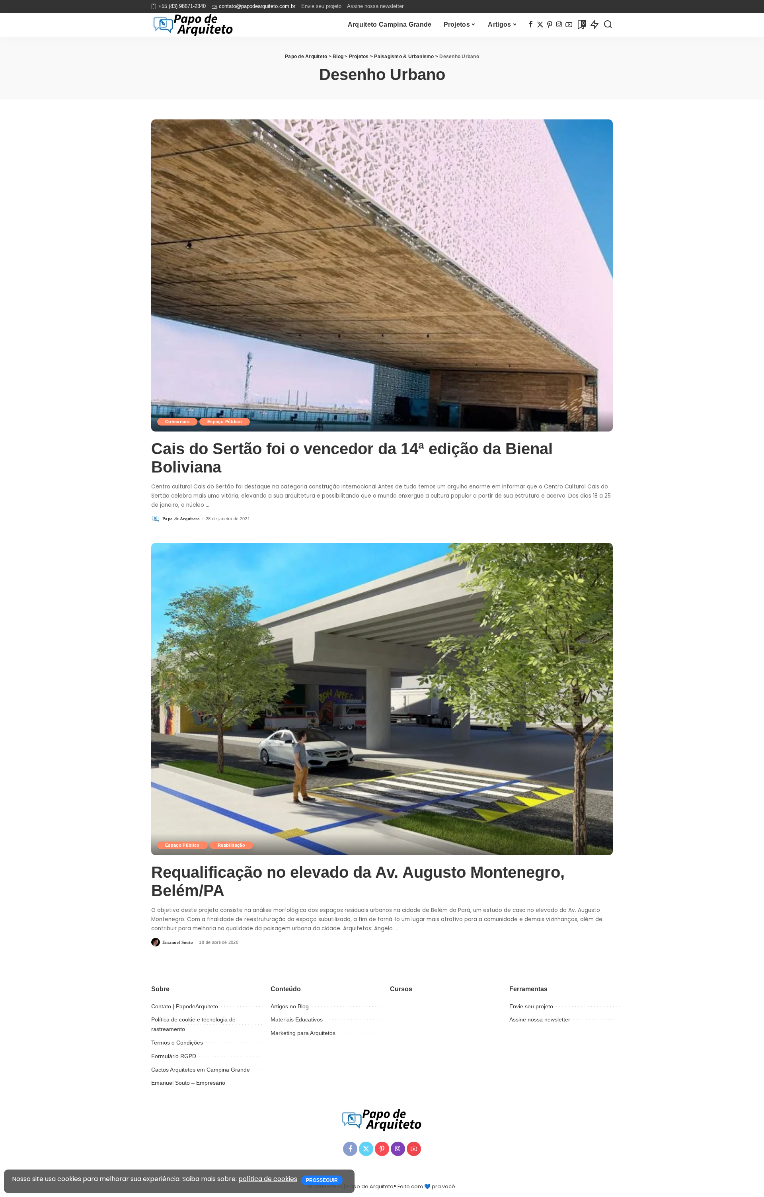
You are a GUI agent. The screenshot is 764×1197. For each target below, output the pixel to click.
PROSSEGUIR (322, 1180)
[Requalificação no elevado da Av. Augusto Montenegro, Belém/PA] (382, 699)
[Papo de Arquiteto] (193, 25)
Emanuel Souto (177, 942)
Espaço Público (224, 421)
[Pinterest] (549, 25)
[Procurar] (608, 25)
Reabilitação (231, 845)
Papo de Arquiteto (181, 518)
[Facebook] (530, 25)
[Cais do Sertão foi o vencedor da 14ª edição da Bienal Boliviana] (382, 275)
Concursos (177, 421)
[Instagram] (559, 25)
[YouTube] (568, 25)
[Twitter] (540, 25)
